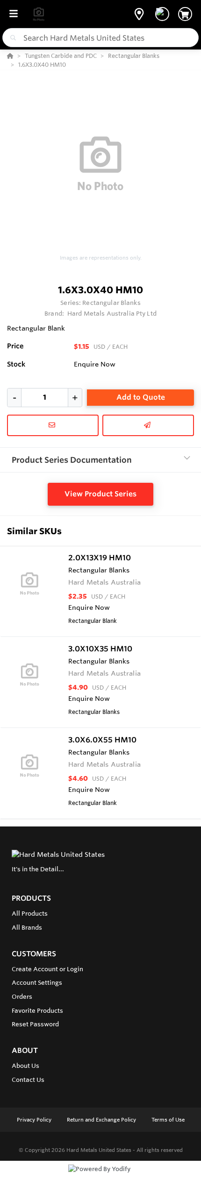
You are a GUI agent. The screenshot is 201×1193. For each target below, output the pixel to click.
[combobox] (100, 37)
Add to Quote (140, 397)
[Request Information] (53, 425)
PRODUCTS (31, 898)
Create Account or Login (47, 969)
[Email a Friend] (148, 425)
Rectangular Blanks (111, 302)
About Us (25, 1065)
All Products (30, 913)
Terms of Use (168, 1119)
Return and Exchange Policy (102, 1119)
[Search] (11, 37)
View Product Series (100, 493)
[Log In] (162, 14)
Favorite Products (37, 1010)
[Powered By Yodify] (100, 1178)
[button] (139, 14)
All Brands (27, 927)
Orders (22, 996)
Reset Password (35, 1024)
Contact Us (28, 1079)
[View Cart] (185, 14)
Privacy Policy (35, 1119)
